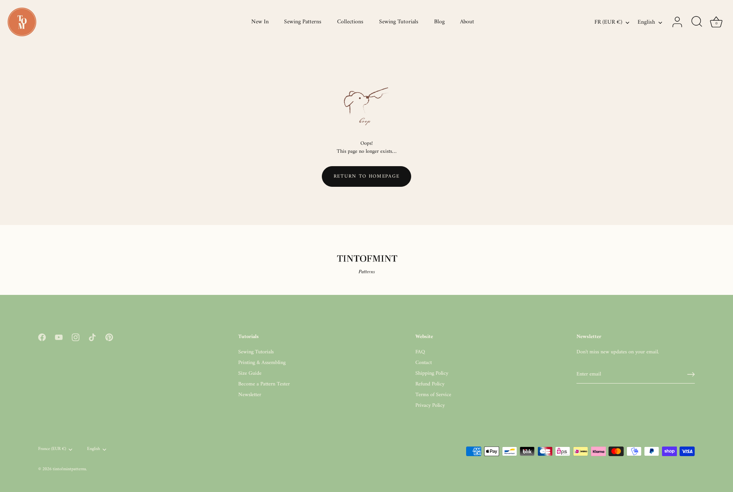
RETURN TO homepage (366, 176)
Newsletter (249, 395)
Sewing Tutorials (398, 22)
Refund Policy (429, 384)
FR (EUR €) (608, 22)
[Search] (696, 22)
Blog (439, 22)
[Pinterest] (109, 337)
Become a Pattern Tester (264, 384)
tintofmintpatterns (69, 469)
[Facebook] (42, 337)
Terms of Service (433, 395)
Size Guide (250, 373)
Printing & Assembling (262, 362)
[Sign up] (691, 374)
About (467, 22)
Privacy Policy (430, 405)
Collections (350, 22)
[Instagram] (75, 337)
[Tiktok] (92, 337)
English (646, 22)
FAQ (420, 352)
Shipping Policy (431, 373)
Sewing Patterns (302, 22)
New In (260, 22)
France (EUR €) (52, 449)
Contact (423, 362)
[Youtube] (59, 337)
